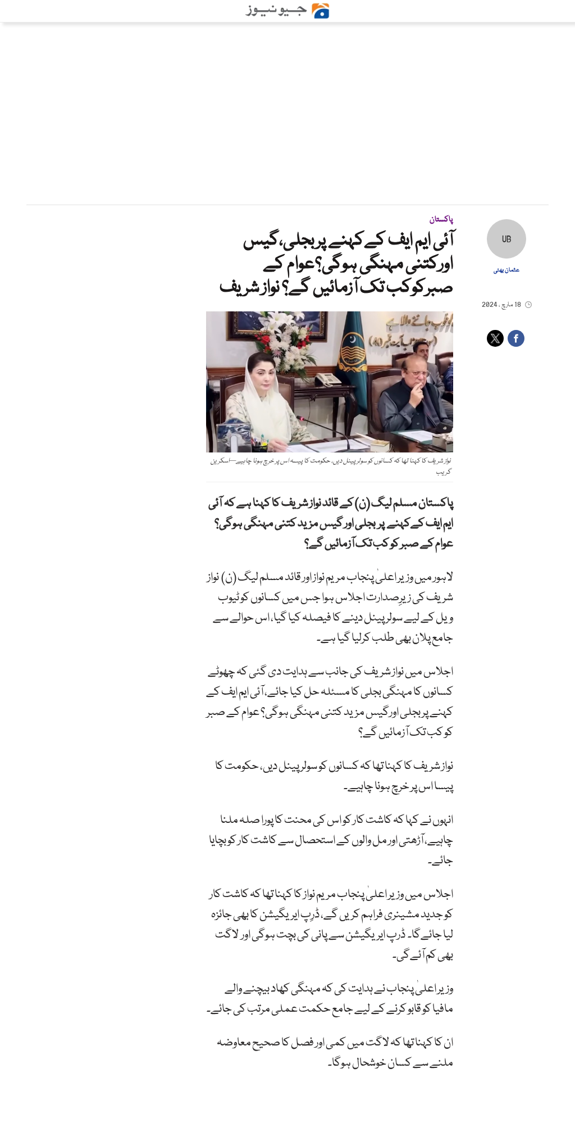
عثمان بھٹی (506, 270)
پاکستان (441, 220)
